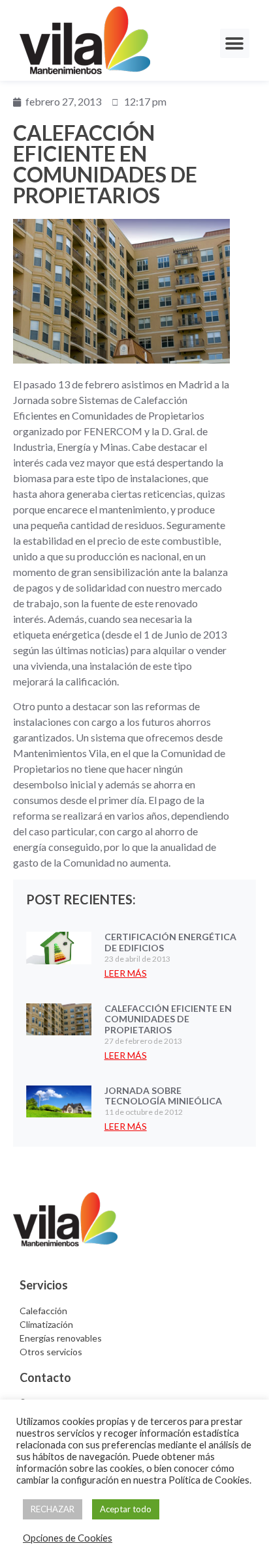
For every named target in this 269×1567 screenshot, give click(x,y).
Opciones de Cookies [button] (67, 1538)
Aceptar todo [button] (125, 1509)
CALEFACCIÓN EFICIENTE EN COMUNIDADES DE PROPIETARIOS (168, 1019)
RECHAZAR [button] (52, 1509)
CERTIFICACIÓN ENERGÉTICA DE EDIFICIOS (170, 942)
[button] (234, 43)
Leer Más (125, 973)
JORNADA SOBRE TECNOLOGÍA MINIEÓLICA (163, 1096)
